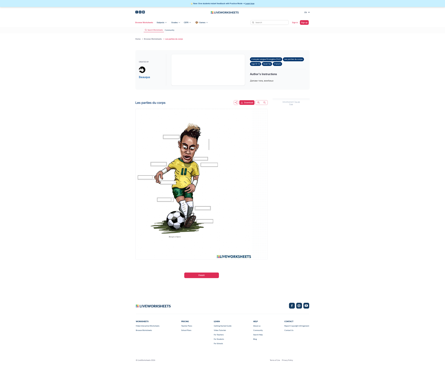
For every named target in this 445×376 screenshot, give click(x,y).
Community (258, 330)
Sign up (304, 22)
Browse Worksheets (144, 22)
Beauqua (144, 77)
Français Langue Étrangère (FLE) (266, 59)
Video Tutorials (220, 330)
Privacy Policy (287, 360)
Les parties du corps (293, 59)
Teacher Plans (186, 326)
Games (202, 22)
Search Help (258, 334)
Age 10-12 (255, 64)
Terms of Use (275, 360)
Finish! (202, 275)
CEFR (186, 22)
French (277, 64)
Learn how (249, 3)
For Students (219, 339)
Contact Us (288, 330)
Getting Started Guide (222, 326)
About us (257, 326)
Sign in (295, 22)
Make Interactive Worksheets (147, 326)
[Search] (253, 22)
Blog (255, 339)
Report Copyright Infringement (296, 326)
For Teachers (219, 334)
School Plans (186, 330)
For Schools (218, 343)
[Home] (225, 12)
